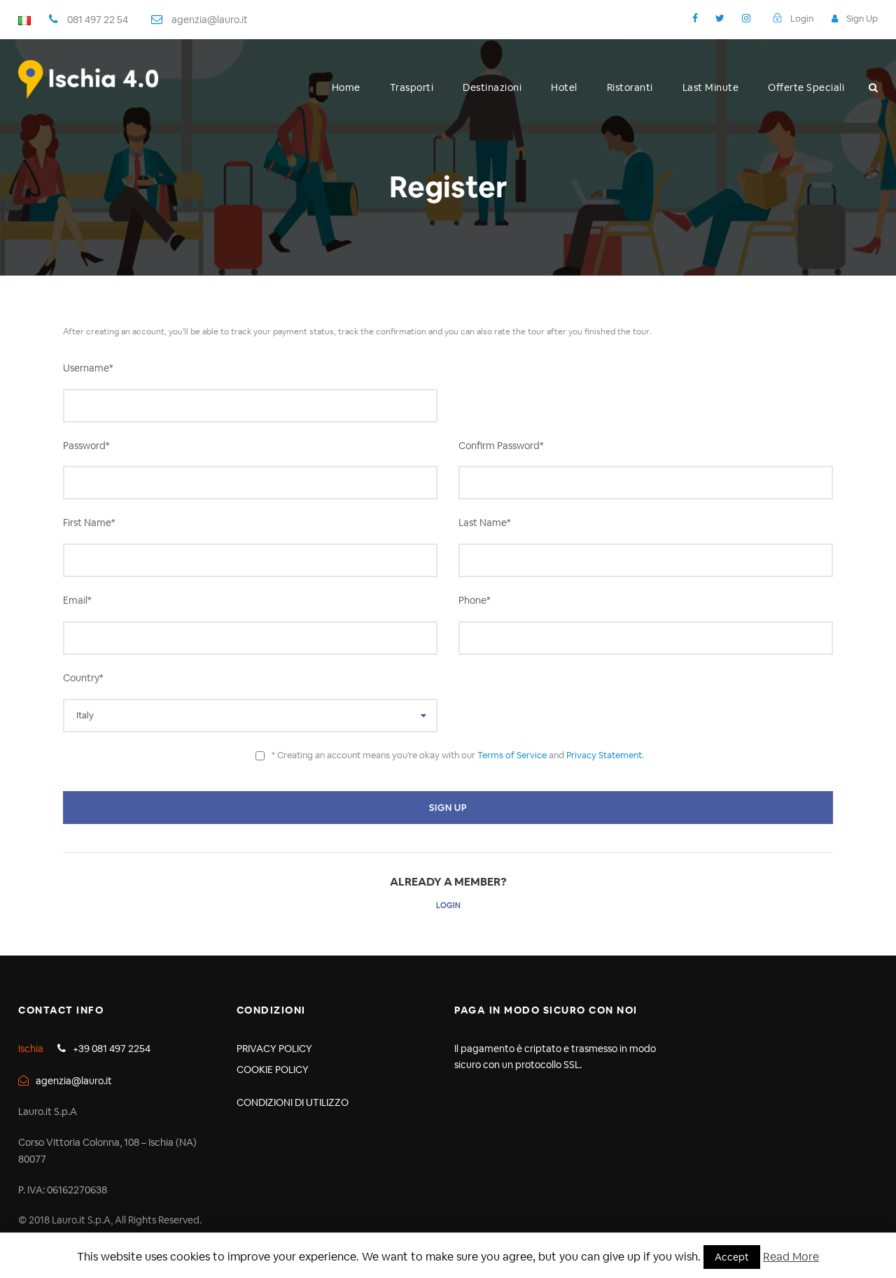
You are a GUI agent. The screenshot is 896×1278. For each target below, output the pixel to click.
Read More (791, 1256)
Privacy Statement (604, 755)
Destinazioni (492, 87)
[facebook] (695, 18)
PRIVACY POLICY (274, 1048)
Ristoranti (630, 87)
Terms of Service (512, 755)
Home (346, 87)
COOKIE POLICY (273, 1069)
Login (448, 905)
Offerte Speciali (806, 87)
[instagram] (746, 18)
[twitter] (719, 18)
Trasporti (412, 87)
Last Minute (710, 87)
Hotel (564, 87)
